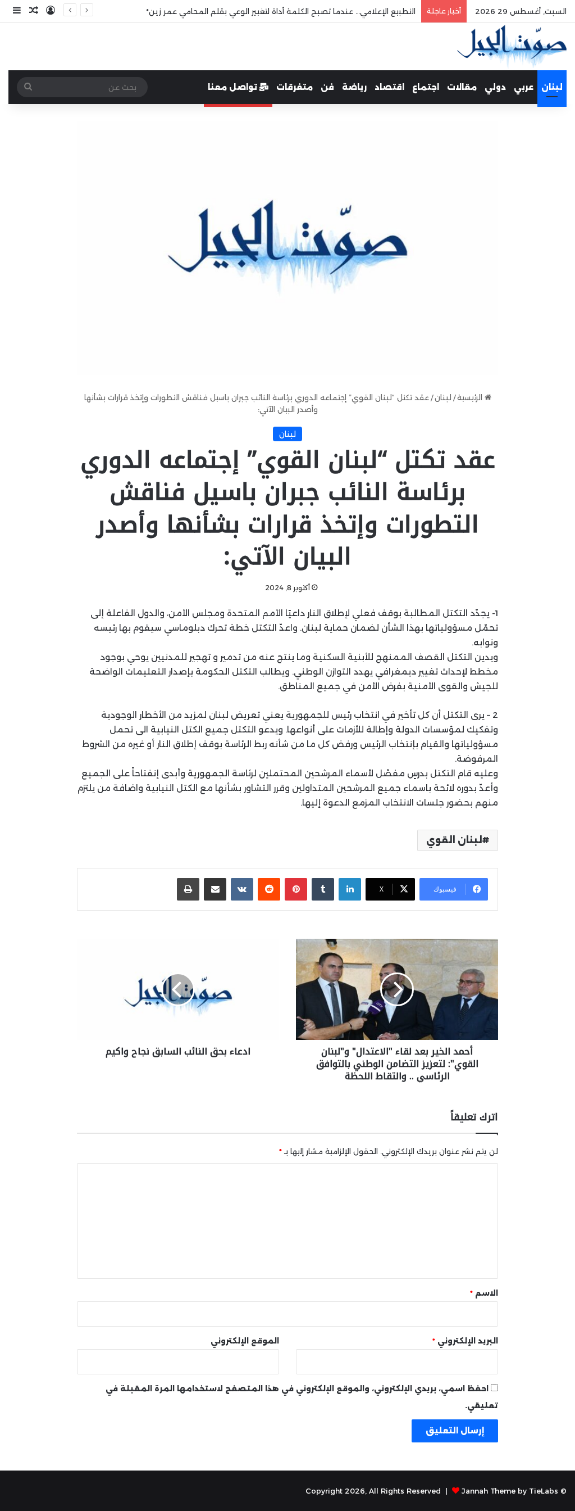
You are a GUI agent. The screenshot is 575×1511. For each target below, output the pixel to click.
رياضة (354, 87)
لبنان (552, 87)
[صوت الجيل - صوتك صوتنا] (512, 46)
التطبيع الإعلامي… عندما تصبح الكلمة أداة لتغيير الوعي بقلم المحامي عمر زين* (281, 11)
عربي (523, 87)
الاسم (484, 1292)
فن (327, 87)
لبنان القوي (454, 840)
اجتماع (425, 87)
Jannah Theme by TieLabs (510, 1490)
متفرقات (294, 87)
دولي (495, 87)
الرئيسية (471, 397)
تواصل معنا (233, 87)
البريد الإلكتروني (465, 1340)
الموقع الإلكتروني (245, 1340)
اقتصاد (389, 87)
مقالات (462, 87)
